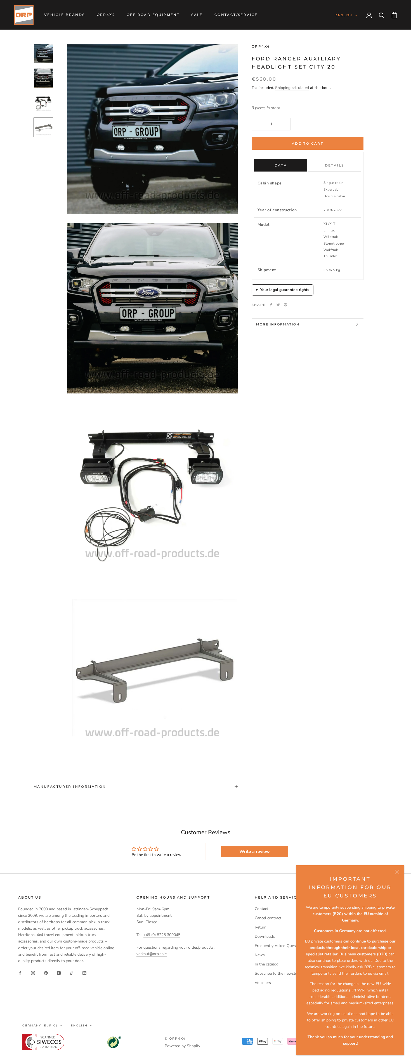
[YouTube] (59, 973)
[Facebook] (271, 304)
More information (277, 324)
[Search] (382, 15)
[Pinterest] (285, 304)
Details (334, 165)
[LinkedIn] (84, 973)
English (344, 15)
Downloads (265, 936)
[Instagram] (33, 973)
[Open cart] (394, 15)
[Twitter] (278, 304)
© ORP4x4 (175, 1038)
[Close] (397, 872)
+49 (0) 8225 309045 (161, 934)
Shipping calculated (292, 87)
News (260, 955)
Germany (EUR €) (39, 1025)
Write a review (254, 851)
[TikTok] (72, 973)
